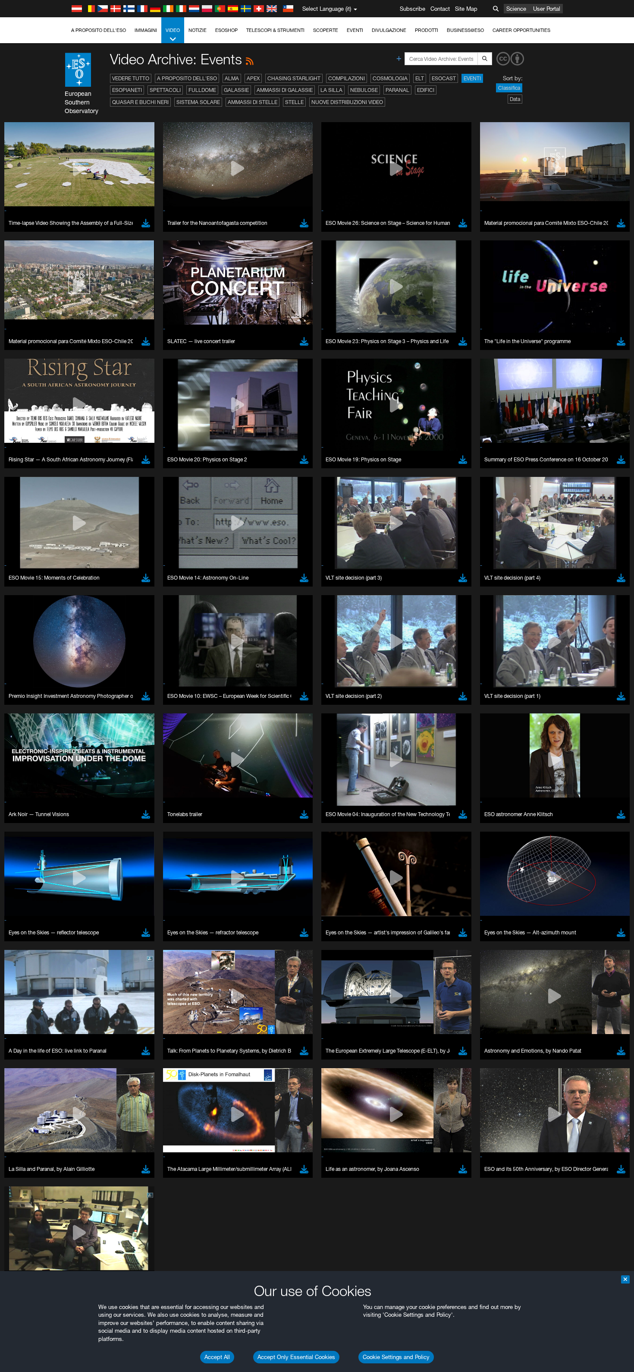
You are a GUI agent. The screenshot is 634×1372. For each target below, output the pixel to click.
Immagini (146, 30)
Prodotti (426, 30)
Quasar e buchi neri (140, 102)
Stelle (294, 102)
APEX (253, 78)
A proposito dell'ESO (98, 30)
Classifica (509, 88)
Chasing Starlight (293, 78)
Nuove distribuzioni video (347, 102)
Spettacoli (165, 90)
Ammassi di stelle (252, 102)
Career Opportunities (521, 30)
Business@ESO (465, 30)
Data (515, 99)
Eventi (355, 30)
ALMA (232, 78)
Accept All (217, 1356)
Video (173, 30)
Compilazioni (346, 78)
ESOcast (444, 78)
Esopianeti (127, 90)
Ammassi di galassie (285, 90)
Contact (440, 8)
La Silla (331, 90)
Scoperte (325, 30)
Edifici (425, 90)
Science (516, 8)
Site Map (466, 8)
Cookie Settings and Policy (396, 1356)
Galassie (236, 90)
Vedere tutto (130, 78)
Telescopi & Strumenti (275, 30)
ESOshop (226, 30)
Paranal (397, 90)
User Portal (546, 8)
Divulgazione (389, 30)
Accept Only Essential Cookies (296, 1356)
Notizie (197, 30)
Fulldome (202, 90)
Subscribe (412, 8)
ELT (419, 78)
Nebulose (364, 90)
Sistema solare (198, 102)
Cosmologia (390, 78)
